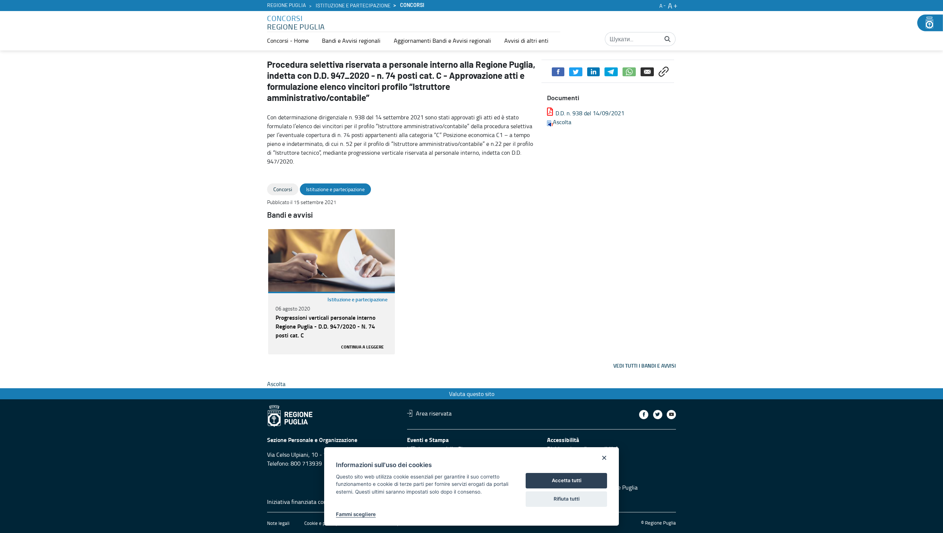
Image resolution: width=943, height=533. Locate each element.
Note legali (278, 523)
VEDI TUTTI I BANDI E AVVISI (644, 365)
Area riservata (434, 413)
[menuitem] (288, 40)
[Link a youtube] (671, 414)
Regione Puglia (286, 5)
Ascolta (562, 122)
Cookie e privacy (320, 523)
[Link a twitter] (657, 414)
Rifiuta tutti (566, 499)
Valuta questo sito (471, 394)
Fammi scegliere (356, 514)
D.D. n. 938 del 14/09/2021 (589, 113)
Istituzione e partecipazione (353, 5)
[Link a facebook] (643, 414)
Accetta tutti (566, 480)
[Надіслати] (667, 39)
